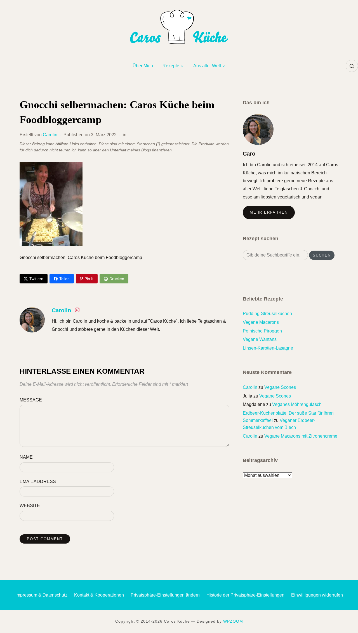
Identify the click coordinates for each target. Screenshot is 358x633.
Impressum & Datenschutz (41, 595)
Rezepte (170, 65)
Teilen (64, 278)
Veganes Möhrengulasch (297, 404)
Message (31, 400)
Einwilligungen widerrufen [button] (317, 595)
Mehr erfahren (269, 212)
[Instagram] (77, 311)
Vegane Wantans (260, 339)
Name (26, 457)
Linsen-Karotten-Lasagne (268, 348)
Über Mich (143, 65)
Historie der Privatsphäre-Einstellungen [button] (245, 595)
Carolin (50, 134)
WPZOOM (233, 621)
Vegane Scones (280, 387)
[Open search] (352, 66)
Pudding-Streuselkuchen (267, 313)
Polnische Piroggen (262, 331)
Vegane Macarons (261, 322)
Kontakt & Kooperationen (99, 595)
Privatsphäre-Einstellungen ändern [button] (165, 595)
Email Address (38, 481)
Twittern (36, 278)
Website (30, 505)
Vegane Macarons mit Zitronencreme (300, 436)
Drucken (116, 278)
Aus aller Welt (207, 65)
